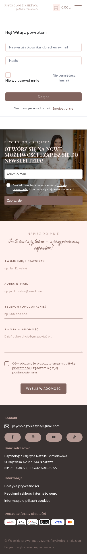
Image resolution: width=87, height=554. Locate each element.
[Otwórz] (78, 7)
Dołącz (43, 96)
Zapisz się (14, 200)
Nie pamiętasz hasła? (64, 78)
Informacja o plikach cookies (27, 500)
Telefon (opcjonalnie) (25, 306)
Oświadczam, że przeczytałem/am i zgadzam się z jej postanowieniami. (43, 367)
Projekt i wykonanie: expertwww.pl (29, 547)
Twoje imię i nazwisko (24, 261)
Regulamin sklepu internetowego (30, 493)
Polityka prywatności (21, 486)
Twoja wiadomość (21, 329)
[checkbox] (6, 363)
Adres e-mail (16, 283)
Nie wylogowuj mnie (22, 80)
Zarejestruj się (62, 108)
